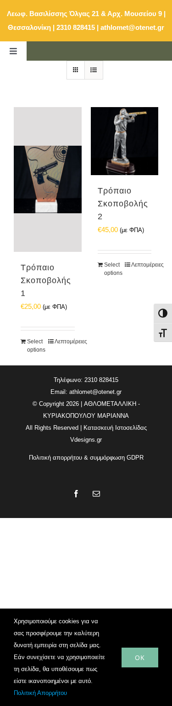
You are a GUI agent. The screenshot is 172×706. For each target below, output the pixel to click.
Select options (36, 345)
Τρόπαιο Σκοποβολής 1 (46, 280)
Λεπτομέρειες (65, 341)
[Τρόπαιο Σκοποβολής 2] (125, 141)
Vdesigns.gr (86, 439)
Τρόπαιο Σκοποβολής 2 (123, 203)
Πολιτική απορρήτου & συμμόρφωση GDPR (86, 457)
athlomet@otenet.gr (132, 27)
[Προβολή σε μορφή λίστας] (94, 70)
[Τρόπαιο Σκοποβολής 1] (48, 179)
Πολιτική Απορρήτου (40, 692)
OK (140, 657)
